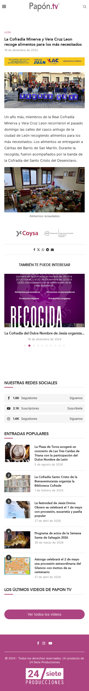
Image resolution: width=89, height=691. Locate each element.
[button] (8, 310)
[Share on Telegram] (47, 249)
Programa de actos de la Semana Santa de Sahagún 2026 (58, 535)
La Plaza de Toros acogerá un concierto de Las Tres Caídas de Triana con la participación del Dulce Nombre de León (57, 453)
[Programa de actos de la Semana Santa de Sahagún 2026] (17, 539)
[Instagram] (43, 643)
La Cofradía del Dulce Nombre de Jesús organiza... (44, 333)
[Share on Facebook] (34, 249)
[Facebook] (38, 643)
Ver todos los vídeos (44, 614)
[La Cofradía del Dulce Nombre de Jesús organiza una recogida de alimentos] (44, 300)
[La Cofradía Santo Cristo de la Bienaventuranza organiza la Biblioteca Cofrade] (17, 483)
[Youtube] (50, 643)
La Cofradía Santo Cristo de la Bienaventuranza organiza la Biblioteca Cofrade (56, 481)
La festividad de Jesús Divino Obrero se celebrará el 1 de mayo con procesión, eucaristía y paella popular (58, 509)
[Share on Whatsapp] (43, 249)
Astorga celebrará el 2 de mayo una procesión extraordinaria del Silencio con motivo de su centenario (58, 566)
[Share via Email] (52, 249)
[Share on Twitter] (38, 249)
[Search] (85, 7)
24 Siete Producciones (44, 662)
